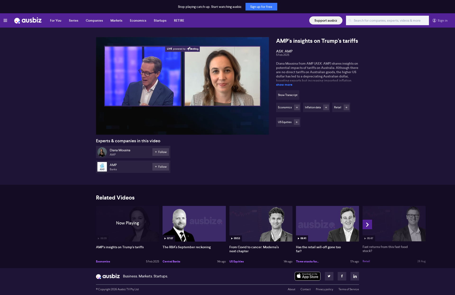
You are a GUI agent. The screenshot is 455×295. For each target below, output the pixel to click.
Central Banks (171, 261)
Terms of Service (348, 289)
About (291, 289)
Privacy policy (324, 289)
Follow (297, 107)
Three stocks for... (307, 261)
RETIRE (179, 20)
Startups (160, 20)
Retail (366, 261)
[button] (184, 87)
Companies (94, 20)
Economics (138, 20)
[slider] (182, 117)
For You (55, 20)
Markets (116, 20)
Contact (305, 289)
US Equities (236, 261)
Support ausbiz (325, 20)
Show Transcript (287, 95)
